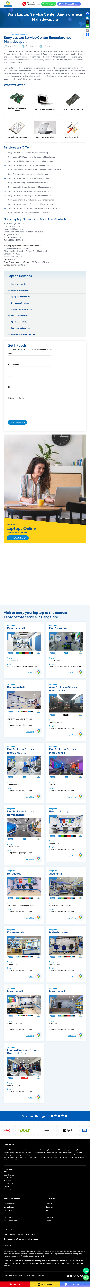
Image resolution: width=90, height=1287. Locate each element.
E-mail (10, 376)
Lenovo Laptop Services (21, 309)
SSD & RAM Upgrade (11, 1221)
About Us (7, 1189)
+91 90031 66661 (33, 5)
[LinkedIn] (87, 18)
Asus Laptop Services (20, 290)
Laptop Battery (9, 1210)
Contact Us (8, 1183)
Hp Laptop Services (19, 284)
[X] (87, 22)
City (9, 387)
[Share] (87, 34)
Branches (7, 1180)
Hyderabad (50, 1217)
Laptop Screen (9, 1217)
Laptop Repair (9, 1207)
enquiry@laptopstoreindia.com (24, 1239)
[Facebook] (87, 13)
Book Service (9, 1175)
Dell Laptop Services (20, 303)
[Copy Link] (87, 30)
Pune (47, 1210)
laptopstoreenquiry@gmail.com (19, 725)
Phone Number (13, 365)
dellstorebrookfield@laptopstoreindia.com (66, 666)
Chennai (49, 1204)
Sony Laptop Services (20, 328)
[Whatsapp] (86, 1277)
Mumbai (48, 1214)
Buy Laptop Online (16, 538)
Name (10, 354)
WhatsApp (50, 4)
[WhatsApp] (87, 26)
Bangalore (49, 1207)
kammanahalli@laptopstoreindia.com (22, 666)
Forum (6, 1186)
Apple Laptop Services (21, 322)
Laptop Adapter (9, 1214)
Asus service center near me (23, 334)
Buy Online (8, 1178)
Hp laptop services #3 (20, 296)
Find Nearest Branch (71, 4)
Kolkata (48, 1221)
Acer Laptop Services (20, 315)
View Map (30, 673)
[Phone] (86, 1271)
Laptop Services (9, 1204)
